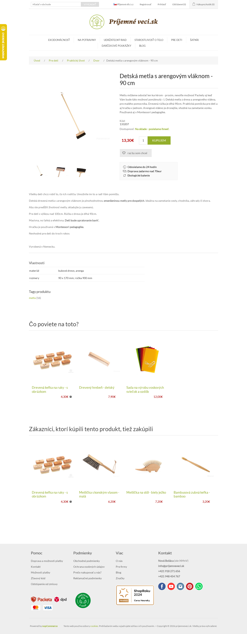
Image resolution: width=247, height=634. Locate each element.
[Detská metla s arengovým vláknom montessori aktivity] (39, 170)
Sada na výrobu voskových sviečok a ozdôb (145, 389)
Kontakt (36, 566)
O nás (119, 560)
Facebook (162, 586)
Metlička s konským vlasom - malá (99, 494)
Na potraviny (87, 39)
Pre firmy (121, 566)
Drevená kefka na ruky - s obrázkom (50, 389)
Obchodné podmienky (86, 560)
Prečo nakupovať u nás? (87, 572)
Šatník (194, 39)
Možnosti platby (40, 572)
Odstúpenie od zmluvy (44, 584)
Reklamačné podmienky (87, 578)
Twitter (180, 586)
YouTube (171, 586)
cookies (94, 626)
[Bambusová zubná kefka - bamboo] (194, 463)
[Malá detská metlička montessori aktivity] (100, 463)
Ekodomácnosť (59, 39)
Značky (120, 578)
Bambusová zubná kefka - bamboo (192, 494)
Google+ (189, 586)
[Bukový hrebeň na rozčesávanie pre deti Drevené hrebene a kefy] (100, 359)
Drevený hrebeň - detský (96, 388)
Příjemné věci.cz (125, 4)
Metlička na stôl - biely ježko (146, 492)
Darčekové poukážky (116, 45)
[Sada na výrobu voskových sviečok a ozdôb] (147, 359)
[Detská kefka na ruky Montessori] (52, 359)
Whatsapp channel (199, 586)
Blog (142, 45)
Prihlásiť (162, 4)
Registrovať (145, 4)
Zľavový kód (38, 578)
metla (32, 297)
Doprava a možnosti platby (47, 560)
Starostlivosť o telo (148, 39)
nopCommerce (50, 626)
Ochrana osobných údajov (89, 566)
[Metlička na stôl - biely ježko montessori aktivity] (147, 463)
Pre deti (176, 39)
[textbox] (56, 4)
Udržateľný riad (115, 39)
